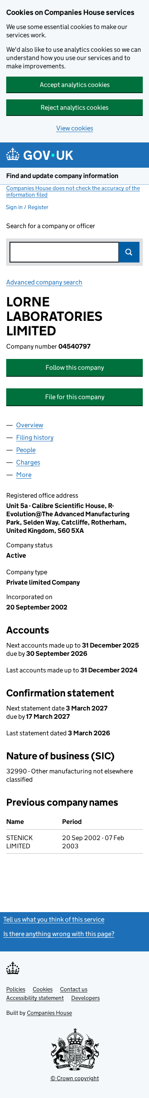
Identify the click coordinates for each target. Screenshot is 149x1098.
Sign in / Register (27, 207)
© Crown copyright (74, 1078)
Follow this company (75, 367)
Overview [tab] (29, 425)
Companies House (49, 1012)
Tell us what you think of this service (53, 919)
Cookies (43, 989)
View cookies (74, 128)
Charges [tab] (28, 462)
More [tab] (23, 475)
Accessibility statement (35, 998)
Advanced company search (44, 282)
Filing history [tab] (34, 437)
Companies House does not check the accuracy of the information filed (73, 191)
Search (129, 252)
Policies (15, 989)
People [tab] (26, 450)
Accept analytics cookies (75, 85)
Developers (85, 998)
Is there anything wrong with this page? (58, 934)
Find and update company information (62, 176)
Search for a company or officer (50, 226)
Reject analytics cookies (74, 107)
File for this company (74, 397)
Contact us (73, 989)
